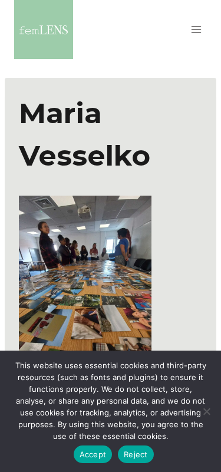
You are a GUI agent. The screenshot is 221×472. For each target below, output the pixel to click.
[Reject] (206, 411)
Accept (93, 454)
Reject (136, 454)
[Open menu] (196, 29)
